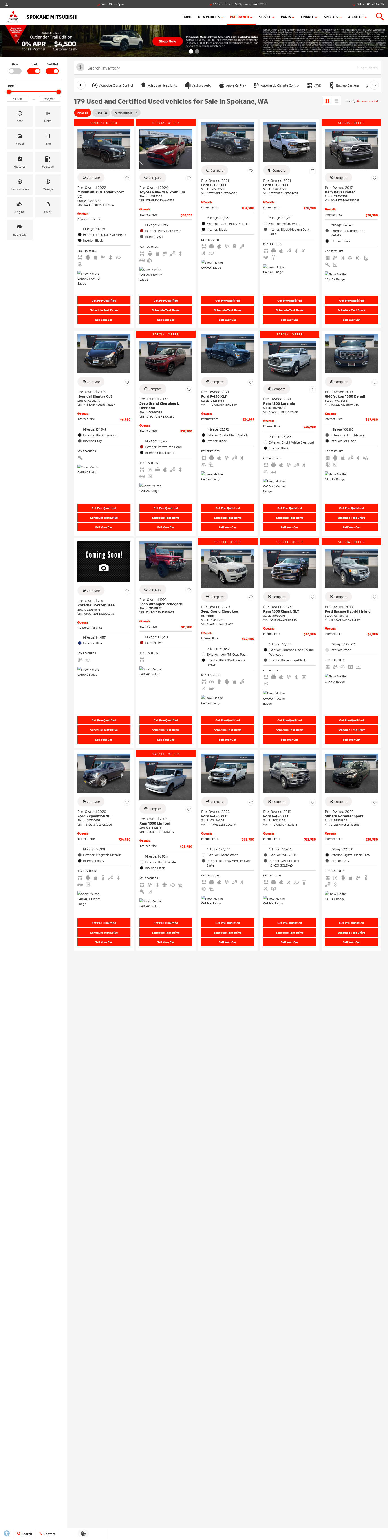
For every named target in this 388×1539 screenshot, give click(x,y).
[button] (380, 16)
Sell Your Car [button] (103, 319)
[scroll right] (374, 85)
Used (34, 64)
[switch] (15, 68)
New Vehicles (209, 16)
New (15, 64)
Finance (307, 16)
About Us (355, 16)
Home (187, 16)
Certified (52, 64)
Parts (286, 16)
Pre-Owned (239, 16)
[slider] (9, 92)
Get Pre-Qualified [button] (104, 300)
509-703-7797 (375, 4)
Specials (331, 16)
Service (265, 16)
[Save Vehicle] (127, 178)
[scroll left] (81, 85)
